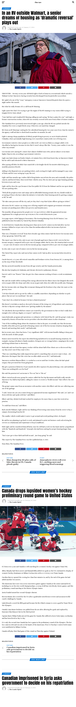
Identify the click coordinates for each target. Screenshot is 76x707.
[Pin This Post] (43, 87)
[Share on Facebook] (20, 87)
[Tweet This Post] (32, 87)
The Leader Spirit (15, 29)
